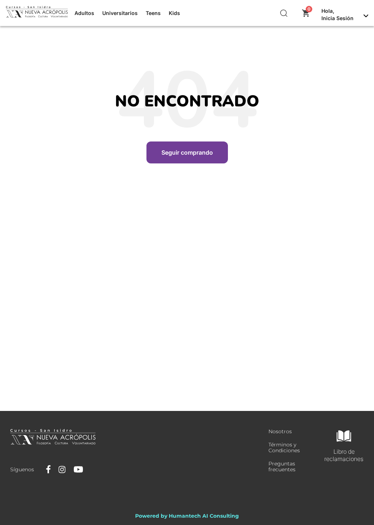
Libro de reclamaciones (343, 455)
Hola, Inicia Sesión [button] (337, 14)
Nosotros (280, 431)
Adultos (84, 13)
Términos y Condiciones (284, 447)
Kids (174, 13)
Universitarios (120, 13)
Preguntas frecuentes (281, 466)
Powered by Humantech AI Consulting (187, 516)
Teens (153, 13)
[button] (284, 13)
